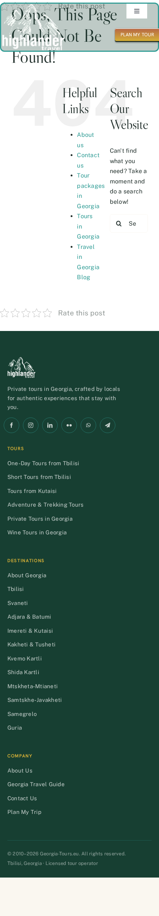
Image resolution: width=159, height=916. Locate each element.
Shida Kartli (23, 672)
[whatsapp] (88, 425)
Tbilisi (15, 589)
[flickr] (69, 425)
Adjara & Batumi (29, 617)
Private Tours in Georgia (39, 519)
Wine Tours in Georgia (37, 532)
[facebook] (11, 425)
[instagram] (30, 425)
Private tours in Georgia (39, 389)
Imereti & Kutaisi (30, 631)
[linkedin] (50, 425)
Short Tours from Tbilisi (39, 477)
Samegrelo (22, 714)
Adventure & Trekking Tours (45, 504)
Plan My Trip (24, 812)
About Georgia (26, 575)
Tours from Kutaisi (32, 491)
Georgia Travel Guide (36, 784)
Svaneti (17, 603)
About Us (20, 770)
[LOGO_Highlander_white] (33, 6)
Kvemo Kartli (24, 658)
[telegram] (107, 425)
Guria (14, 727)
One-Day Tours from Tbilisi (43, 463)
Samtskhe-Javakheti (34, 700)
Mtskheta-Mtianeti (32, 686)
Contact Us (22, 798)
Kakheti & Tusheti (31, 644)
